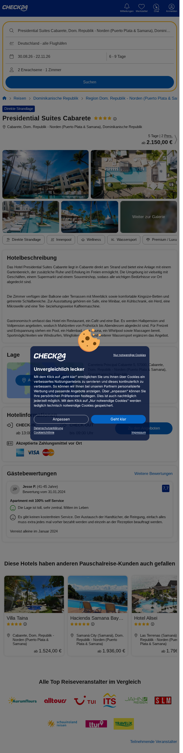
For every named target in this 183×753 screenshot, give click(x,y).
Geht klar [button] (118, 419)
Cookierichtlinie (44, 432)
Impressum (139, 432)
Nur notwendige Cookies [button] (129, 355)
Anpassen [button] (61, 419)
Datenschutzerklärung (48, 428)
